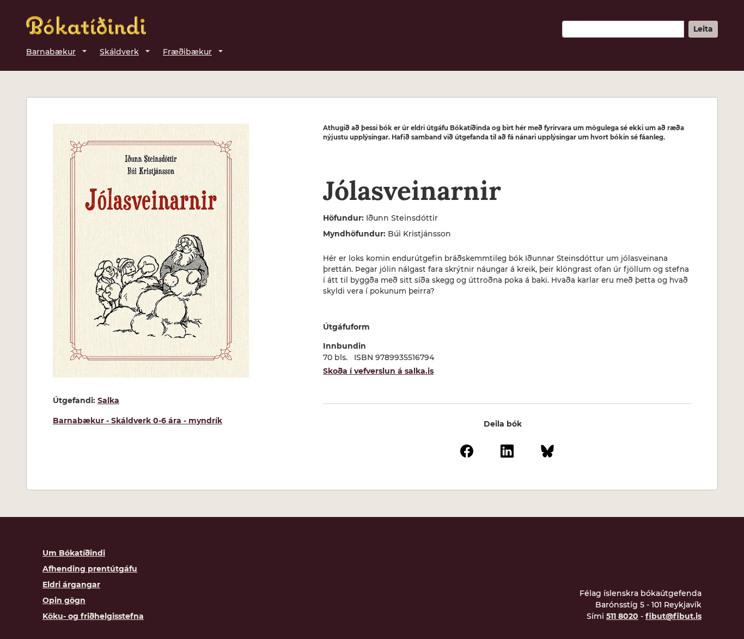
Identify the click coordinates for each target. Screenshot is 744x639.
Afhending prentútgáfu (89, 569)
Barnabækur (51, 52)
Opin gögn (64, 600)
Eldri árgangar (71, 584)
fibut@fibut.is (673, 616)
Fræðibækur (187, 52)
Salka (108, 400)
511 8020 (622, 616)
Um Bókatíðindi (73, 553)
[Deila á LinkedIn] (507, 450)
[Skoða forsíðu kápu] (151, 251)
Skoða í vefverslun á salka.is (378, 371)
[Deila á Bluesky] (547, 450)
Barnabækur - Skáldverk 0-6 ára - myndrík (137, 420)
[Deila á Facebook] (467, 450)
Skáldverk (119, 52)
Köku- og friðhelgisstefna (93, 616)
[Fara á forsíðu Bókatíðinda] (86, 25)
